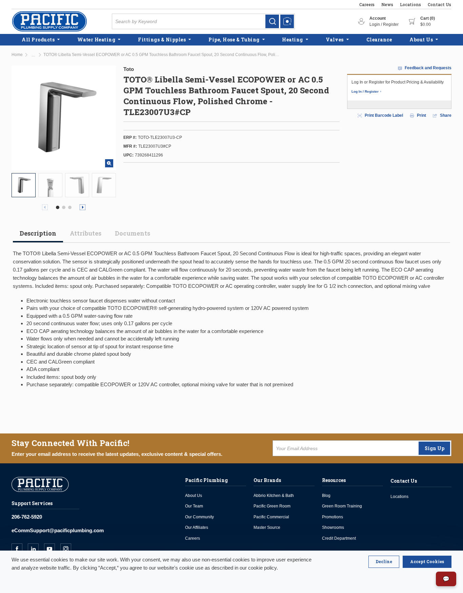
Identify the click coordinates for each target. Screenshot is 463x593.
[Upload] (287, 21)
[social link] (20, 548)
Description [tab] (38, 233)
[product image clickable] (24, 185)
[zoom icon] (109, 163)
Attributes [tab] (85, 233)
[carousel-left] (45, 207)
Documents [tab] (132, 233)
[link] (272, 21)
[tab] (38, 235)
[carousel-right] (82, 207)
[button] (57, 207)
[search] (272, 21)
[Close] (383, 562)
